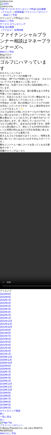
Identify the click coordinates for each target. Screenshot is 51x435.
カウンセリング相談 (10, 410)
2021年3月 (5, 348)
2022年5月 (5, 306)
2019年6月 (5, 402)
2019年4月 (5, 408)
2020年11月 (6, 360)
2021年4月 (5, 345)
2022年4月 (5, 309)
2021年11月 (6, 324)
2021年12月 (6, 321)
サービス (9, 9)
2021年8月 (5, 333)
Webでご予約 (10, 15)
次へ (2, 419)
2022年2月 (5, 315)
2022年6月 (5, 303)
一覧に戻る (5, 416)
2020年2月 (5, 381)
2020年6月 (5, 375)
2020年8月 (5, 369)
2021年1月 (5, 354)
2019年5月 (5, 405)
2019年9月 (5, 393)
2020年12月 (6, 357)
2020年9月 (5, 366)
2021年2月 (5, 351)
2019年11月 (6, 387)
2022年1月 (5, 318)
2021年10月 (6, 327)
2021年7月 (5, 336)
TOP (2, 9)
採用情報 (19, 12)
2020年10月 (6, 363)
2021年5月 (5, 342)
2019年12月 (6, 384)
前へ (2, 413)
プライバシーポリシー (36, 12)
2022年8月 (5, 297)
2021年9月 (5, 330)
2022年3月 (5, 312)
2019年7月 (5, 399)
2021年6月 (5, 339)
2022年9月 (5, 294)
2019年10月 (6, 390)
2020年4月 (5, 378)
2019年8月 (5, 396)
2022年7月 (5, 300)
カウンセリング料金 (25, 9)
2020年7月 (5, 372)
